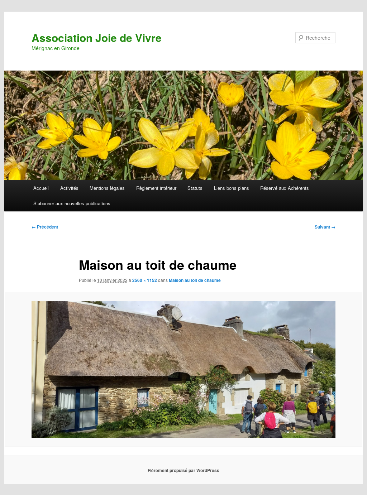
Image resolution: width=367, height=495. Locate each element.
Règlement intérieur (156, 187)
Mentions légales (107, 187)
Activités (69, 187)
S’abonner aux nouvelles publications (71, 203)
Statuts (194, 187)
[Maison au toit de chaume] (183, 369)
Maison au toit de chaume (195, 280)
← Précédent (45, 227)
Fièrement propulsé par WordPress (183, 470)
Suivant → (325, 227)
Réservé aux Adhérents (284, 187)
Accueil (41, 187)
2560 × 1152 (144, 280)
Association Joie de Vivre (97, 37)
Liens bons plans (231, 187)
